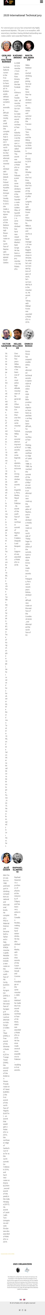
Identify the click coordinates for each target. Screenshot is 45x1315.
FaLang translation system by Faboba (7, 1253)
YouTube (25, 1310)
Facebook (22, 1310)
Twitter (19, 1310)
